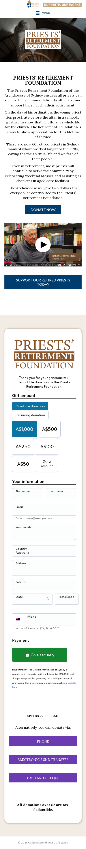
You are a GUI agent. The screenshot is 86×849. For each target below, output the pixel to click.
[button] (43, 244)
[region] (43, 40)
